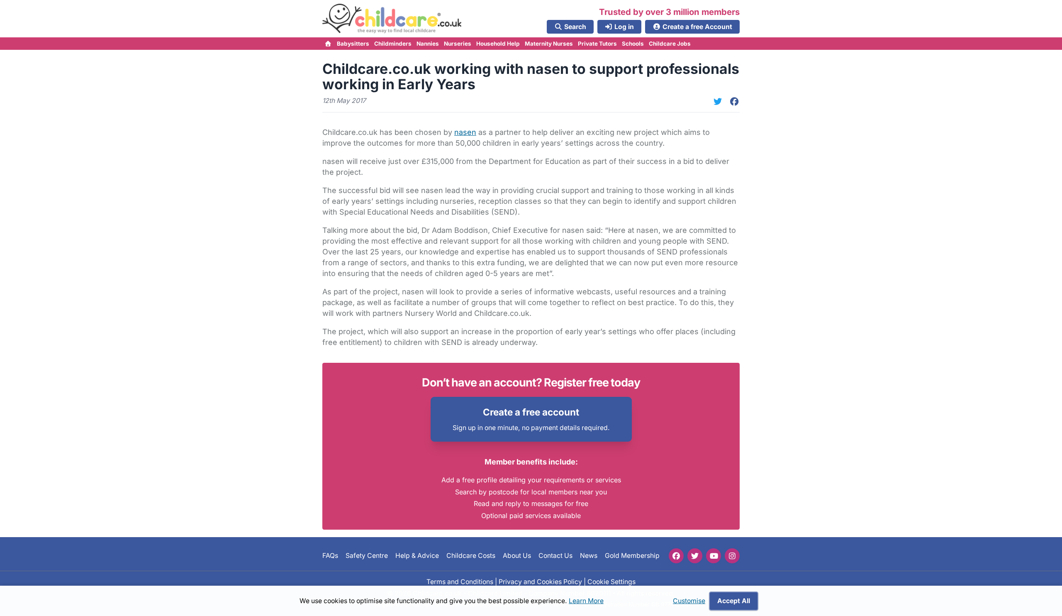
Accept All (733, 601)
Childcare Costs (470, 556)
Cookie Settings (611, 582)
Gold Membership (632, 556)
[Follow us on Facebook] (676, 555)
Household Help (498, 43)
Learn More (586, 601)
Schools (633, 43)
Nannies (428, 43)
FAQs (330, 556)
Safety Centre (367, 556)
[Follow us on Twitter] (694, 555)
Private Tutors (597, 43)
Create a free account (531, 412)
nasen (465, 132)
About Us (517, 556)
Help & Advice (417, 556)
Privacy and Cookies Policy (540, 582)
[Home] (328, 43)
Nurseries (457, 43)
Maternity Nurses (549, 43)
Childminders (393, 43)
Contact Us (555, 556)
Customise (689, 601)
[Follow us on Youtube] (713, 555)
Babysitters (353, 43)
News (588, 556)
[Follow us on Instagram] (732, 555)
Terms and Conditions (459, 582)
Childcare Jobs (670, 43)
